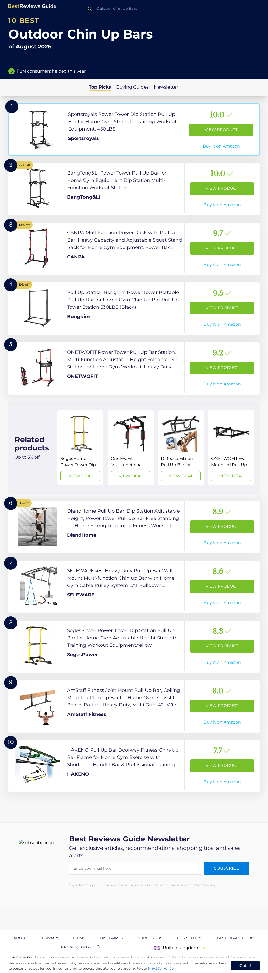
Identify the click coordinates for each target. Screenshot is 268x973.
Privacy (50, 938)
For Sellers (189, 938)
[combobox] (134, 8)
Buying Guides (132, 87)
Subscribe (226, 868)
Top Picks (100, 87)
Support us (150, 938)
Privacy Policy (161, 968)
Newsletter (166, 87)
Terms (78, 938)
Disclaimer (111, 938)
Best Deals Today (235, 938)
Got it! (245, 965)
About (20, 938)
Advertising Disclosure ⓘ (80, 947)
